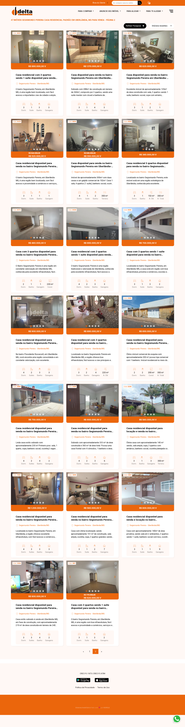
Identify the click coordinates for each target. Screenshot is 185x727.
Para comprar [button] (85, 11)
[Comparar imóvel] (60, 37)
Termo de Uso (103, 687)
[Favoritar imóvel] (60, 33)
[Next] (59, 47)
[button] (149, 3)
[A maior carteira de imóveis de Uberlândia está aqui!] (23, 11)
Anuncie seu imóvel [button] (109, 11)
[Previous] (15, 47)
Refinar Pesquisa (133, 26)
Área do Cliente (99, 3)
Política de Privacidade (85, 687)
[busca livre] (140, 3)
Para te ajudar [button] (153, 11)
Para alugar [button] (133, 11)
